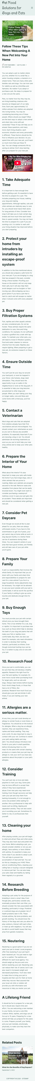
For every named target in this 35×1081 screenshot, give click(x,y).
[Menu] (32, 8)
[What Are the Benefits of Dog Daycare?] (17, 1055)
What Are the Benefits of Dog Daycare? (17, 1067)
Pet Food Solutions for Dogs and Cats (13, 7)
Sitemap (25, 1079)
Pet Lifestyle (6, 67)
